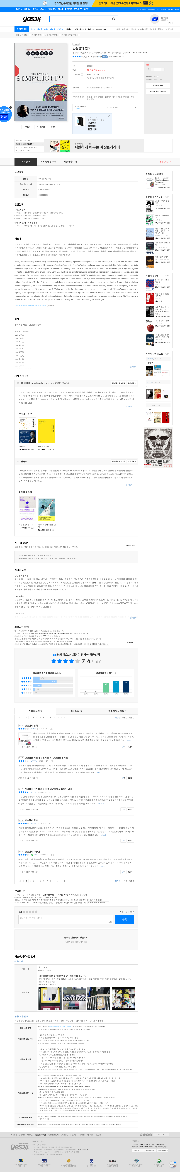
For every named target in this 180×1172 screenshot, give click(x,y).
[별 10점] (36, 912)
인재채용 (22, 1135)
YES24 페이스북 (144, 1135)
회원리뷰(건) (96, 57)
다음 (61, 717)
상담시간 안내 (162, 1150)
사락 (76, 29)
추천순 (124, 718)
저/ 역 (80, 53)
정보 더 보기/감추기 (89, 57)
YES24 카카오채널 (141, 1135)
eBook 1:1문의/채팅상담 (157, 1147)
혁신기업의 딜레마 (161, 257)
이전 (23, 717)
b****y (33, 824)
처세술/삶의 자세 (39, 218)
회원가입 (144, 9)
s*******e (150, 359)
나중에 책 (149, 363)
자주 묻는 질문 (150, 1150)
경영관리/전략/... (52, 35)
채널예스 (69, 29)
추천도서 (160, 29)
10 (58, 717)
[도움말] (82, 74)
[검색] (114, 19)
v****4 (33, 792)
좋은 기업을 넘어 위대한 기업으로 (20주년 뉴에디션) (162, 231)
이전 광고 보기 (169, 22)
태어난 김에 (92, 123)
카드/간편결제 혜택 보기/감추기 (112, 88)
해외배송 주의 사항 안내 (158, 77)
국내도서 (25, 35)
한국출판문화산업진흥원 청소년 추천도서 (52, 226)
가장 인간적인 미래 (26, 525)
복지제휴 (90, 1135)
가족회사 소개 (161, 1134)
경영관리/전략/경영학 (40, 213)
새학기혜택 (120, 29)
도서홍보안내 (65, 1135)
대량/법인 (169, 29)
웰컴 (17, 35)
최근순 (117, 718)
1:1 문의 (68, 1026)
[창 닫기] (109, 115)
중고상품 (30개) (79, 107)
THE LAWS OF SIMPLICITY (137, 53)
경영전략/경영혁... (70, 35)
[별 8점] (33, 912)
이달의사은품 (143, 29)
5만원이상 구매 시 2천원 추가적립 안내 (112, 78)
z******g (34, 761)
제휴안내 (82, 1135)
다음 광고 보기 (172, 22)
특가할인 (152, 29)
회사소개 (14, 1135)
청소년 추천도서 (30, 226)
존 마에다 (75, 53)
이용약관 (30, 1135)
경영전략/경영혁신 (56, 213)
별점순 (131, 718)
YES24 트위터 (147, 1135)
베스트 (33, 29)
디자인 (148, 409)
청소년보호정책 (53, 1135)
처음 (20, 717)
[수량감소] (152, 69)
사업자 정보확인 (82, 1149)
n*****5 (149, 382)
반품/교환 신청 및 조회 (57, 1026)
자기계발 (27, 216)
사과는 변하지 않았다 (162, 321)
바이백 (52, 29)
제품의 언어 (23, 446)
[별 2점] (24, 912)
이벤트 (46, 29)
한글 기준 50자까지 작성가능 (31, 918)
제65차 (71, 226)
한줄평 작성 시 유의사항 (133, 912)
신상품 (39, 29)
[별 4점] (27, 912)
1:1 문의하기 (138, 1150)
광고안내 (74, 1135)
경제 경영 (37, 35)
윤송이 (84, 53)
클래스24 (91, 29)
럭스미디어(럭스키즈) (98, 53)
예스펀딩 (82, 29)
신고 (51, 729)
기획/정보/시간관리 (39, 216)
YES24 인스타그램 (150, 1135)
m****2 (33, 729)
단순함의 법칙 (43, 446)
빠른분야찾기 (22, 29)
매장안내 (60, 29)
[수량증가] (162, 69)
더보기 (166, 197)
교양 (147, 386)
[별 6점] (30, 912)
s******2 (149, 405)
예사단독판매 (131, 29)
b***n (36, 855)
